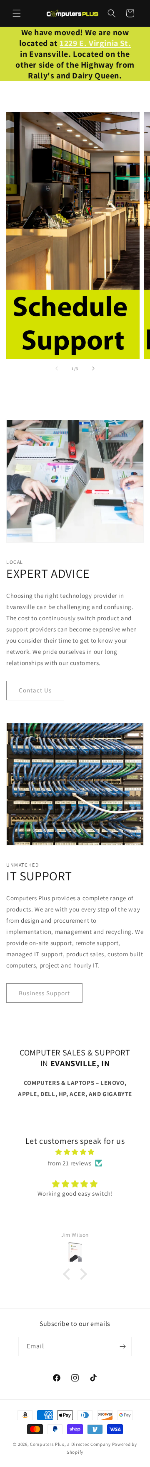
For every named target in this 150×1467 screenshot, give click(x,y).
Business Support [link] (44, 993)
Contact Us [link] (35, 690)
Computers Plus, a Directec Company (70, 1444)
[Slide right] (93, 368)
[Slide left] (57, 368)
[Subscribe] (122, 1346)
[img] (75, 1152)
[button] (17, 13)
